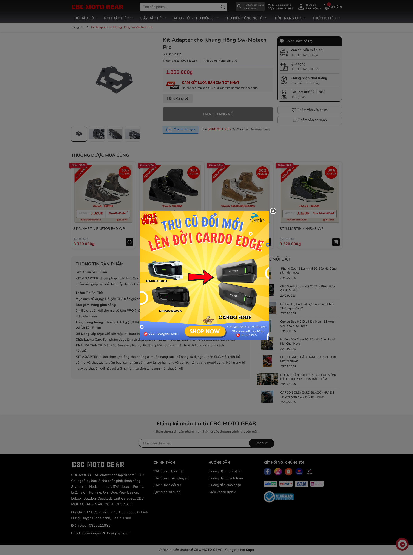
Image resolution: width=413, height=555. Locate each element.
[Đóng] (273, 211)
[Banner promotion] (204, 275)
